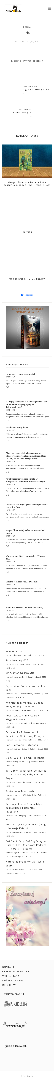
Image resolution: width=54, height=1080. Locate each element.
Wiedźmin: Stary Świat (17, 427)
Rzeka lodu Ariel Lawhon (21, 791)
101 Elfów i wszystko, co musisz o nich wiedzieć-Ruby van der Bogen (26, 774)
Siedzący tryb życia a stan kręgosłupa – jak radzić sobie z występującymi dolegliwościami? (26, 404)
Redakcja (19, 42)
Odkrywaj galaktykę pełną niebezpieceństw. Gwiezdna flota (27, 506)
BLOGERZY (9, 985)
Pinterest (38, 61)
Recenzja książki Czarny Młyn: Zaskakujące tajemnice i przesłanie (24, 807)
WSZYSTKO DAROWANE (20, 673)
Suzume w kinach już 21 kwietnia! (22, 581)
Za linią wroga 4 (22, 112)
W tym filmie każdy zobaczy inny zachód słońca (25, 531)
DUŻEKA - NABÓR (13, 980)
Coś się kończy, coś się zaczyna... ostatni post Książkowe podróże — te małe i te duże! (27, 845)
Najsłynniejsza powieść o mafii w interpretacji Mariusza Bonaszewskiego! (25, 480)
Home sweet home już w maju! (20, 374)
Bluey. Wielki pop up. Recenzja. (25, 757)
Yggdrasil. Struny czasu (36, 89)
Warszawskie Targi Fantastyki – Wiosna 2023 (25, 557)
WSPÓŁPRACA (10, 976)
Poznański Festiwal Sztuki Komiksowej (24, 607)
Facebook (16, 61)
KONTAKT (8, 967)
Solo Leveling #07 (17, 660)
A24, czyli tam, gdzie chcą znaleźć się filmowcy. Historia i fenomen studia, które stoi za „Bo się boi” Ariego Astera (26, 456)
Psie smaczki (14, 651)
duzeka (27, 27)
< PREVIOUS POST (30, 87)
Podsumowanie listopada (22, 745)
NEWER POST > (25, 110)
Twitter (27, 61)
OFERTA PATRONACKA (15, 971)
